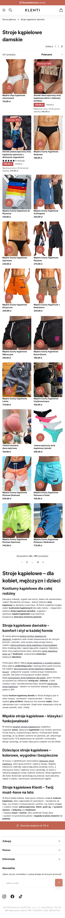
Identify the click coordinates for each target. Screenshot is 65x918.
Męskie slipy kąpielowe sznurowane (13, 96)
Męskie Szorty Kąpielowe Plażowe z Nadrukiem (46, 540)
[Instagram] (4, 897)
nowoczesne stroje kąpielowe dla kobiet (27, 677)
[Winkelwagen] (61, 10)
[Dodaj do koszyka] (9, 87)
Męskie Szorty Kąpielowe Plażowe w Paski (46, 493)
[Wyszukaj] (10, 10)
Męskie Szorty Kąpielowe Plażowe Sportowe (14, 540)
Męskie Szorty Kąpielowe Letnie (14, 399)
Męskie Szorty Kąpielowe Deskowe (46, 153)
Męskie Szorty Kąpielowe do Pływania (16, 212)
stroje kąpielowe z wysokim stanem (43, 663)
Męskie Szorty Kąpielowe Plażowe (46, 259)
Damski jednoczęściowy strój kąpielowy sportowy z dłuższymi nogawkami (16, 154)
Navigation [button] (4, 10)
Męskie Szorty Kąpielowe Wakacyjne (14, 352)
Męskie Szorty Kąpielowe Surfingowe (46, 212)
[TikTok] (20, 896)
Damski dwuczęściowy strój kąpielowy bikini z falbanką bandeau (47, 98)
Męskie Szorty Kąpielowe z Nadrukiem (47, 306)
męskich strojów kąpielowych (26, 726)
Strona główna (9, 19)
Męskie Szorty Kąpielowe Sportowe (14, 259)
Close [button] (32, 841)
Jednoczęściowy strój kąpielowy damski (44, 446)
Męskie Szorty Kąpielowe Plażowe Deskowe (14, 493)
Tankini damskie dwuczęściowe (10, 446)
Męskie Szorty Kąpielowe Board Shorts (46, 352)
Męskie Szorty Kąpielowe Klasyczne (14, 306)
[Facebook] (12, 896)
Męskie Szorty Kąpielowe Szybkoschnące (46, 399)
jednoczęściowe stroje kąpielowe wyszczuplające (33, 645)
